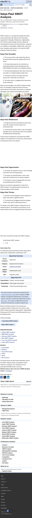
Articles (4, 461)
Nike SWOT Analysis (8, 338)
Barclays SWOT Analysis (9, 426)
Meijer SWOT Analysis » (7, 324)
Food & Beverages (7, 351)
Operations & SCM (7, 399)
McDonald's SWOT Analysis (10, 438)
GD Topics (5, 463)
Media (2, 496)
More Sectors (5, 357)
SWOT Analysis (6, 449)
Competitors (6, 457)
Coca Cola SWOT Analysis (9, 340)
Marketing (5, 397)
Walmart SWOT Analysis (9, 432)
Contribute (9, 371)
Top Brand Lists (7, 459)
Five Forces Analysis (8, 455)
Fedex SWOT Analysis (8, 342)
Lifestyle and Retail (15, 266)
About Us (28, 381)
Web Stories (4, 508)
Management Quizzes (8, 408)
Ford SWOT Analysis (8, 422)
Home (2, 475)
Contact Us (3, 481)
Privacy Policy (4, 487)
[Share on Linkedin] (8, 378)
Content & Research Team (8, 294)
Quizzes (3, 499)
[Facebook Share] (1, 378)
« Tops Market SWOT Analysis (9, 321)
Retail (3, 355)
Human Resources (7, 401)
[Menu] (1, 4)
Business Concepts (8, 447)
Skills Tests (5, 410)
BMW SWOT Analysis (8, 334)
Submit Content (6, 471)
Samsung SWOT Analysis (9, 336)
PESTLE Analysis (7, 453)
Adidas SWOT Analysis (8, 332)
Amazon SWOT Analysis (9, 430)
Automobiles (5, 347)
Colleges (3, 493)
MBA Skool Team (13, 24)
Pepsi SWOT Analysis (8, 436)
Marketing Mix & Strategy (9, 451)
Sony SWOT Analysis (8, 428)
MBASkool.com (8, 513)
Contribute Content (6, 490)
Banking (4, 349)
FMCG (3, 353)
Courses (29, 1)
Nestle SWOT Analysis (8, 434)
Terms (2, 484)
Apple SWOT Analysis (8, 424)
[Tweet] (5, 378)
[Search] (30, 5)
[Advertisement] (16, 32)
